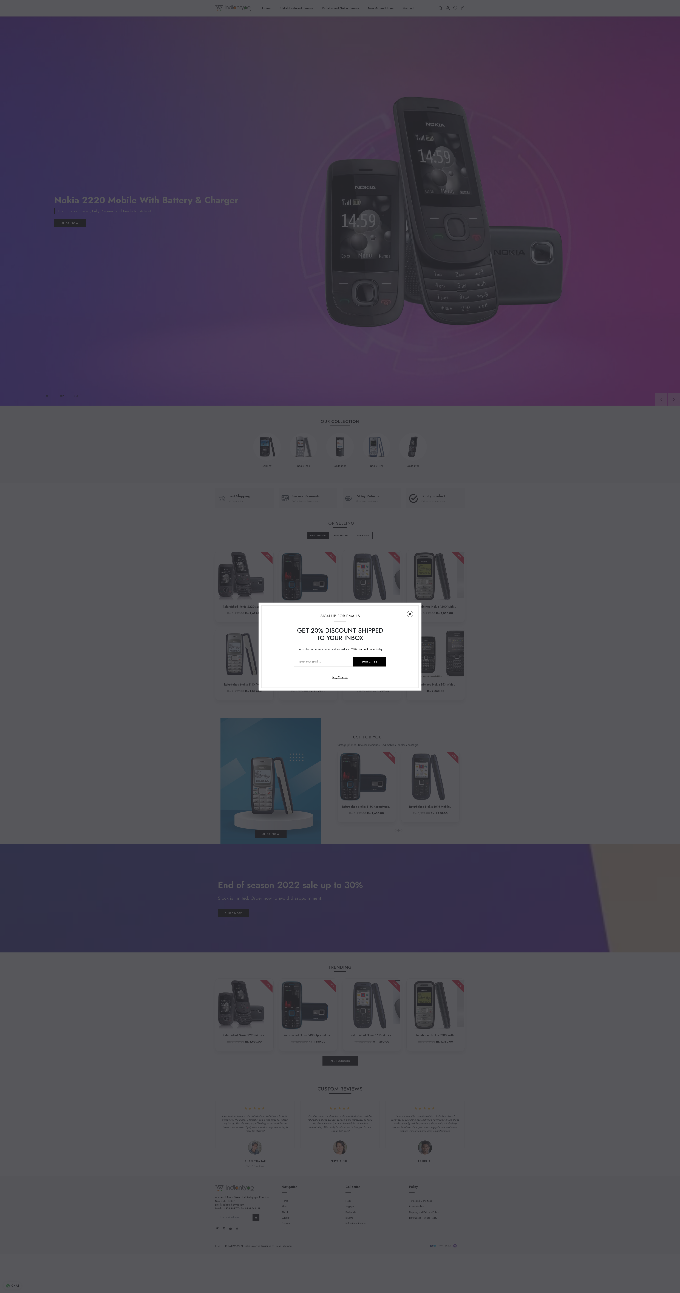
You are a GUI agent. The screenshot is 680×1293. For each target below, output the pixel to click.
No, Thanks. (340, 677)
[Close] (410, 614)
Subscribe (369, 661)
